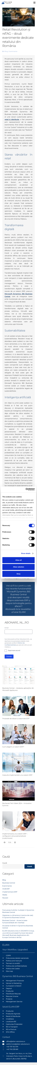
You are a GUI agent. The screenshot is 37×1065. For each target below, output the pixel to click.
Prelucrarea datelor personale (17, 958)
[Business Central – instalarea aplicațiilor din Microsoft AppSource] (18, 675)
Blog (6, 51)
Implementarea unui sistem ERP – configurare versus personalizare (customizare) (15, 836)
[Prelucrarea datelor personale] (4, 958)
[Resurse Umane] (4, 996)
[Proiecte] (4, 999)
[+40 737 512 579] (4, 1047)
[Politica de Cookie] (4, 968)
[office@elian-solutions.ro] (4, 1041)
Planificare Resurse (13, 994)
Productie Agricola (13, 1014)
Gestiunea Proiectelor (14, 1024)
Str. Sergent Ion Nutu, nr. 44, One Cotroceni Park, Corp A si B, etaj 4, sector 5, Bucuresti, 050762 (19, 1056)
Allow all (18, 560)
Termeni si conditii (13, 963)
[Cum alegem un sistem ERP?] (18, 734)
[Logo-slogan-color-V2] (7, 2)
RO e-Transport (12, 1027)
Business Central (8, 883)
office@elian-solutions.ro (15, 1041)
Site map (9, 971)
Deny (18, 574)
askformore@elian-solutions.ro (18, 1044)
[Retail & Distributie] (4, 1016)
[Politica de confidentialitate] (4, 966)
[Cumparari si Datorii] (4, 986)
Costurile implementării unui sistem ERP (17, 775)
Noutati (5, 898)
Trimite (9, 656)
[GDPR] (4, 955)
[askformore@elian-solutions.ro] (4, 1044)
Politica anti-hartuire (14, 961)
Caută (4, 863)
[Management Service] (4, 1001)
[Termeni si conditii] (4, 963)
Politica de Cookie (13, 969)
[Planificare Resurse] (4, 994)
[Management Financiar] (4, 980)
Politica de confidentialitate (16, 966)
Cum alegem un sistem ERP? (13, 747)
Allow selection (18, 567)
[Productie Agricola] (4, 1013)
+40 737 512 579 (12, 1047)
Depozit (9, 988)
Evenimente (13, 51)
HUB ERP (6, 889)
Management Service (14, 1002)
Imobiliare (10, 1019)
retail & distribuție (12, 119)
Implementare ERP (9, 892)
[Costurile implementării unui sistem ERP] (18, 762)
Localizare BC (11, 1022)
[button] (34, 3)
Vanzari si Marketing (13, 983)
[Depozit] (4, 988)
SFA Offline (10, 1032)
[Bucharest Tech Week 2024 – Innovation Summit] (18, 791)
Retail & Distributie (13, 1016)
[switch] (32, 532)
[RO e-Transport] (4, 1027)
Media (4, 895)
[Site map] (4, 971)
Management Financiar (15, 981)
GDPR (8, 955)
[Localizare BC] (4, 1021)
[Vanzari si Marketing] (4, 983)
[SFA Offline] (4, 1032)
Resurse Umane (12, 996)
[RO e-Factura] (4, 1029)
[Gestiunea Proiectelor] (4, 1024)
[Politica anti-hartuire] (4, 960)
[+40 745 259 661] (4, 1049)
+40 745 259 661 (12, 1049)
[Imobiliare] (4, 1019)
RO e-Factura (11, 1029)
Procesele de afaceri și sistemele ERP (15, 719)
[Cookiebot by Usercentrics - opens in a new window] (26, 489)
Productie (9, 991)
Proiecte (9, 999)
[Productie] (4, 991)
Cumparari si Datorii (13, 986)
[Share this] (4, 842)
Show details (25, 553)
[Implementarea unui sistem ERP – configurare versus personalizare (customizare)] (18, 821)
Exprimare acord (14, 650)
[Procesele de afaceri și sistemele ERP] (18, 706)
